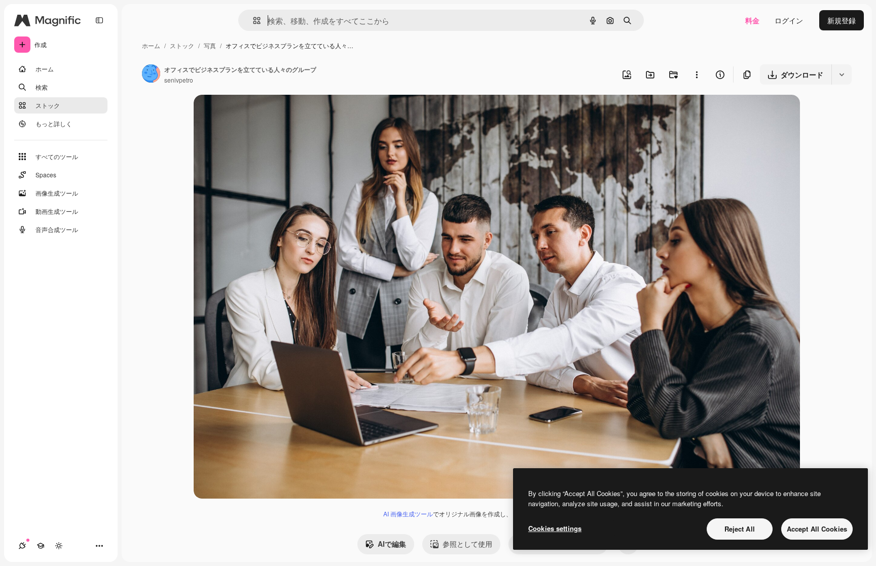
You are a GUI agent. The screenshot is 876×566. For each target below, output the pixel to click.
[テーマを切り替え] (59, 546)
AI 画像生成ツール (408, 513)
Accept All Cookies (817, 529)
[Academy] (40, 546)
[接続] (22, 546)
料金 (752, 20)
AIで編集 (392, 544)
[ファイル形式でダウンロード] (841, 74)
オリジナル (263, 114)
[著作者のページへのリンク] (151, 74)
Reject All (739, 529)
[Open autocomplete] (253, 20)
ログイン (789, 20)
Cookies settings (554, 528)
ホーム (151, 45)
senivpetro (178, 80)
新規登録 (841, 20)
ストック (182, 45)
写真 (210, 45)
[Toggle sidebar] (99, 20)
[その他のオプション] (696, 74)
